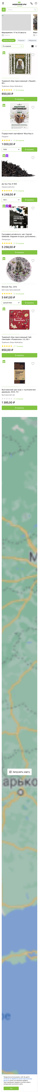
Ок (11, 1088)
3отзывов (19, 399)
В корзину (19, 99)
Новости (7, 35)
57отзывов (20, 191)
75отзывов (20, 243)
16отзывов (20, 90)
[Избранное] (36, 3)
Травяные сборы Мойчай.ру (12, 86)
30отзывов (20, 140)
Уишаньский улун (8, 187)
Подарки (5, 136)
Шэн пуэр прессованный (11, 290)
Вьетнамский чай (8, 395)
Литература (6, 239)
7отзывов (19, 346)
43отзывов (20, 294)
